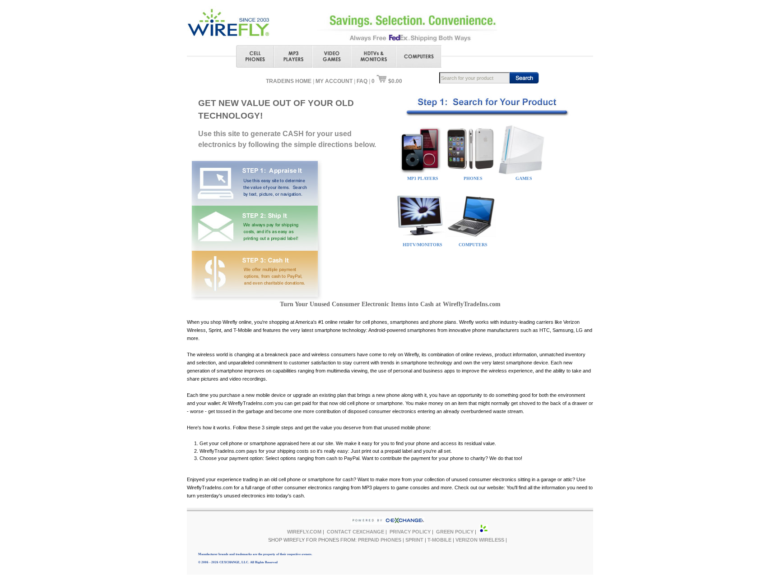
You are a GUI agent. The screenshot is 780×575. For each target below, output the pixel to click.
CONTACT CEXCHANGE (355, 531)
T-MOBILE (439, 540)
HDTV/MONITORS (422, 244)
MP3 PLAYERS (422, 178)
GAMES (523, 178)
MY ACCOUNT (334, 81)
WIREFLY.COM (304, 531)
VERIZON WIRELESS (479, 540)
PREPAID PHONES (379, 540)
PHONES (473, 178)
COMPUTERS (473, 244)
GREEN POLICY (455, 531)
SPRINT (414, 540)
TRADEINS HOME (288, 81)
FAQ (362, 81)
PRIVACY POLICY (410, 531)
